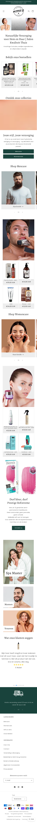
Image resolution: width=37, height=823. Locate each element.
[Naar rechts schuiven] (22, 91)
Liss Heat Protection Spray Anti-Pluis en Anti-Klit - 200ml (26, 426)
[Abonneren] (31, 780)
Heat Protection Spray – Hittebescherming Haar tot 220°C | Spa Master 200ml (10, 427)
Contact (6, 749)
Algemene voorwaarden (14, 816)
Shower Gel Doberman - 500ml (26, 279)
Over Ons (7, 745)
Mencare (18, 151)
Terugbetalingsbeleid (17, 813)
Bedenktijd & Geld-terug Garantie (15, 757)
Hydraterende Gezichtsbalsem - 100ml (10, 303)
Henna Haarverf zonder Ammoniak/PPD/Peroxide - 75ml (24, 80)
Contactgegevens (27, 819)
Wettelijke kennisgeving (13, 819)
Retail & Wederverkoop (11, 761)
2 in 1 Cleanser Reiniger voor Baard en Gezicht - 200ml (11, 279)
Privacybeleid (8, 769)
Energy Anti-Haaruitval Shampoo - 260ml (26, 303)
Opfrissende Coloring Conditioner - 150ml (26, 451)
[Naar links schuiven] (15, 91)
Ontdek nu (18, 528)
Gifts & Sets (8, 730)
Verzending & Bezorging (12, 753)
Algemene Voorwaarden (12, 765)
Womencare (18, 156)
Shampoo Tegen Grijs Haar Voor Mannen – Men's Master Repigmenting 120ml (9, 80)
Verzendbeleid (27, 816)
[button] (4, 11)
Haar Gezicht (17, 355)
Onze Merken (8, 734)
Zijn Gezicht (17, 207)
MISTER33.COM (17, 811)
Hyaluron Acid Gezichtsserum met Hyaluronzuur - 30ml (10, 451)
